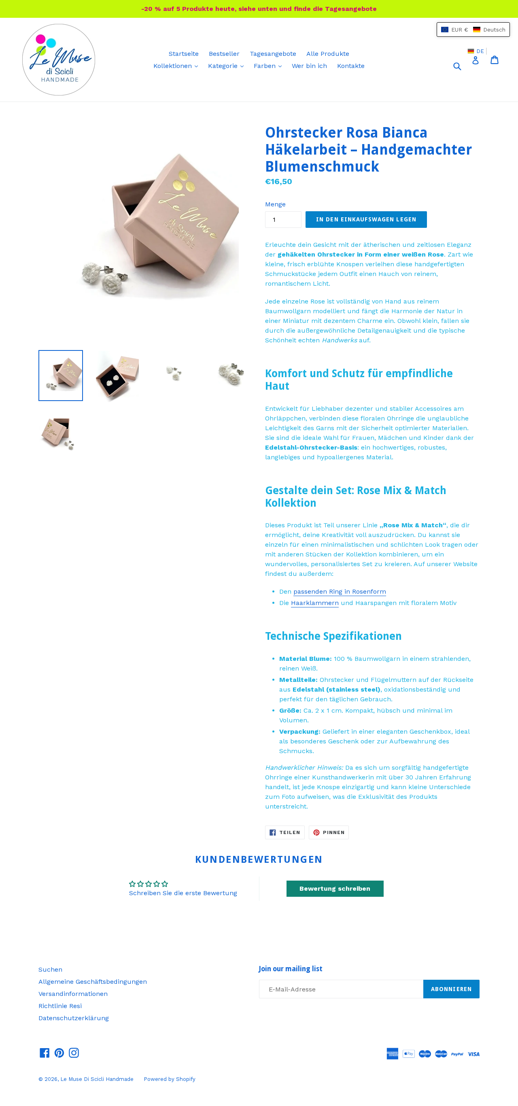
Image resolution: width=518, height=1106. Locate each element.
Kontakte (351, 66)
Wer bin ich (309, 66)
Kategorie (228, 66)
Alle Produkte (327, 53)
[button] (473, 29)
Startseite (184, 53)
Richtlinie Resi (60, 1006)
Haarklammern (315, 603)
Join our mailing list (291, 969)
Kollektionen (177, 66)
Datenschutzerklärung (73, 1018)
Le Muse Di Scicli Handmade (97, 1079)
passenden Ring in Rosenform (339, 591)
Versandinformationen (73, 994)
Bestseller (224, 53)
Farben (270, 66)
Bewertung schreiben (334, 888)
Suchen (50, 969)
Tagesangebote (273, 53)
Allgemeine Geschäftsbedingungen (92, 981)
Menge (275, 204)
